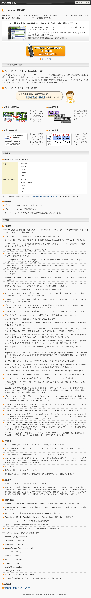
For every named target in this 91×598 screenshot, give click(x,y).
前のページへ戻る (82, 2)
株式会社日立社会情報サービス (44, 196)
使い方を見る (47, 59)
